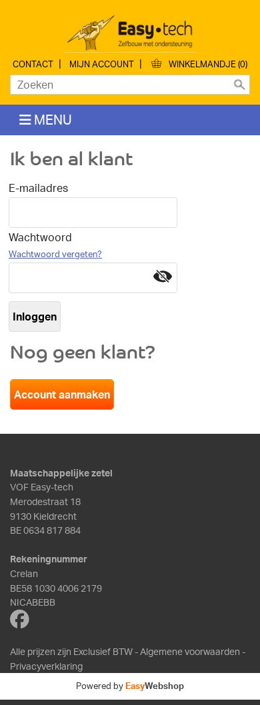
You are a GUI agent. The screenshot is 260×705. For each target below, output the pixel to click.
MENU (51, 119)
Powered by (130, 685)
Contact (33, 64)
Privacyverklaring (46, 666)
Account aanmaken (62, 394)
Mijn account (101, 64)
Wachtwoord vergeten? (55, 254)
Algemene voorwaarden (190, 651)
